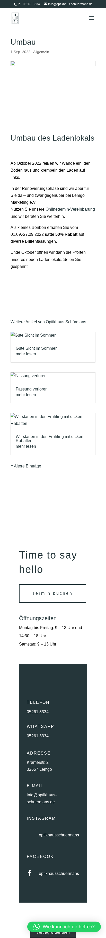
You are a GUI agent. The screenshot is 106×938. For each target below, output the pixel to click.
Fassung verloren (32, 389)
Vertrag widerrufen (53, 932)
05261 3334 (38, 712)
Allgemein (41, 52)
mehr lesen (26, 354)
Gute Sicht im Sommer (36, 348)
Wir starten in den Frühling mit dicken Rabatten (49, 438)
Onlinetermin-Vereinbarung (70, 209)
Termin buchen (52, 593)
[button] (64, 927)
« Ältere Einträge (26, 466)
